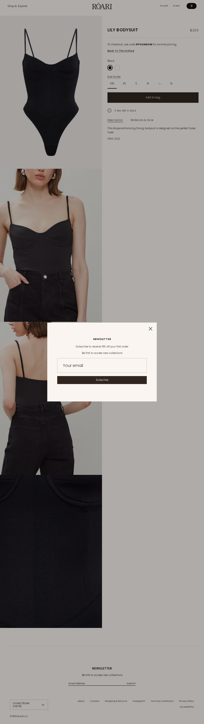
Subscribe (102, 380)
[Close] (150, 328)
